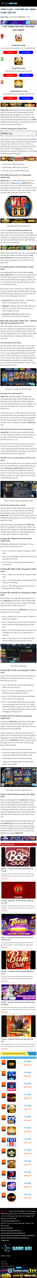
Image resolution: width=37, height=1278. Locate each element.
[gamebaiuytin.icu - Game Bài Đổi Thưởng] (11, 3)
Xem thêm (4, 878)
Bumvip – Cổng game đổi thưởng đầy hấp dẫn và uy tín (17, 972)
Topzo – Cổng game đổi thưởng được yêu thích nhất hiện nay (17, 939)
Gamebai (4, 1211)
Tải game (27, 1061)
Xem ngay (27, 1065)
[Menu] (2, 3)
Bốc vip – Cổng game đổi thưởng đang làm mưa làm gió (17, 870)
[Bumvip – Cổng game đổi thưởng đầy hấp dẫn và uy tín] (18, 960)
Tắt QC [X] (18, 1267)
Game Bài (3, 1261)
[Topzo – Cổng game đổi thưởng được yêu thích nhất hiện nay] (18, 924)
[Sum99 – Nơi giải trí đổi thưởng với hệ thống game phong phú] (18, 992)
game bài (18, 183)
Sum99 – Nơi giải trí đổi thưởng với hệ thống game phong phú (18, 1003)
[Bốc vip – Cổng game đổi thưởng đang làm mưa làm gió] (18, 857)
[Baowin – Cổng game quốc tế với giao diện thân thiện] (18, 1026)
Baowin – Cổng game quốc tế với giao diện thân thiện (17, 1040)
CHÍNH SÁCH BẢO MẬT (8, 1266)
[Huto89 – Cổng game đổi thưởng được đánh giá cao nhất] (18, 890)
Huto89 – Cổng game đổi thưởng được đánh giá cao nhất (17, 902)
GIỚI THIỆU (4, 1264)
